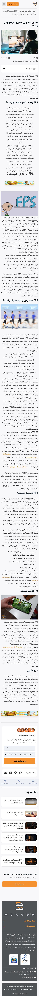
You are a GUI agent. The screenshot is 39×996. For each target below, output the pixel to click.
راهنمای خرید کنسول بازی (18, 467)
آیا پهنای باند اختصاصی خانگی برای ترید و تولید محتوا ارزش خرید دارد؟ (13, 825)
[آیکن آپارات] (27, 914)
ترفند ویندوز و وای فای (29, 61)
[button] (20, 772)
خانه (34, 11)
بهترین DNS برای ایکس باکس (12, 647)
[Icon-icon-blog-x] (17, 914)
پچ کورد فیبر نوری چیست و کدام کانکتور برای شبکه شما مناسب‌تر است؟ (14, 849)
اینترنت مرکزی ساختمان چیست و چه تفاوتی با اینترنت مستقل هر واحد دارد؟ (13, 837)
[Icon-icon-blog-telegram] (22, 914)
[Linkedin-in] (33, 914)
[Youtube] (6, 914)
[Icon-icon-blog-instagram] (11, 914)
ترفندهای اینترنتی (25, 11)
